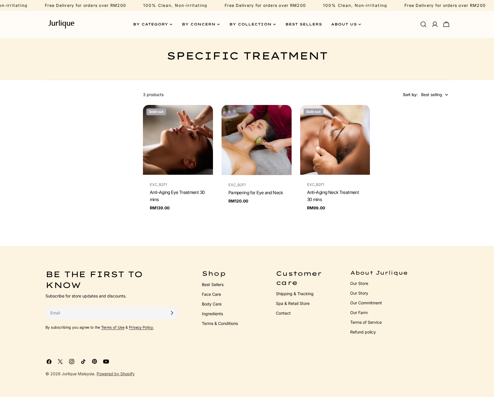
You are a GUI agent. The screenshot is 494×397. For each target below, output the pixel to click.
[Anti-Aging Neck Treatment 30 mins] (335, 140)
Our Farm (359, 312)
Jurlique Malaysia (78, 373)
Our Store (359, 283)
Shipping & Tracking (295, 293)
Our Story (359, 293)
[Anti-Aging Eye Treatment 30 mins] (178, 140)
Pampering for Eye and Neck (255, 192)
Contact (283, 313)
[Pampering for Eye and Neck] (257, 140)
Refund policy (363, 331)
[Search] (423, 24)
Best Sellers (213, 284)
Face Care (211, 294)
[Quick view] (205, 117)
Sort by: (410, 94)
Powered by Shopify (116, 373)
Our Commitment (366, 302)
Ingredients (212, 313)
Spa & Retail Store (293, 303)
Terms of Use (112, 327)
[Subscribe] (172, 313)
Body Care (212, 303)
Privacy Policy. (141, 327)
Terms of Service (366, 322)
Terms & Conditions (220, 323)
